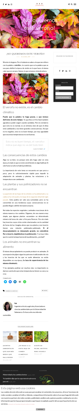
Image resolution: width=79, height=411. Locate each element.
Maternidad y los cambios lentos (15, 375)
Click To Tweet (38, 149)
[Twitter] (63, 71)
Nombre (58, 85)
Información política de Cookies (27, 404)
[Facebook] (59, 71)
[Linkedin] (8, 4)
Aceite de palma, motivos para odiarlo (40, 348)
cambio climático (11, 291)
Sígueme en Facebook (64, 56)
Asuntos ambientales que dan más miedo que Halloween (8, 351)
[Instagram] (11, 4)
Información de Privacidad (14, 404)
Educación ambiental (26, 296)
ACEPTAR (40, 409)
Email (57, 91)
